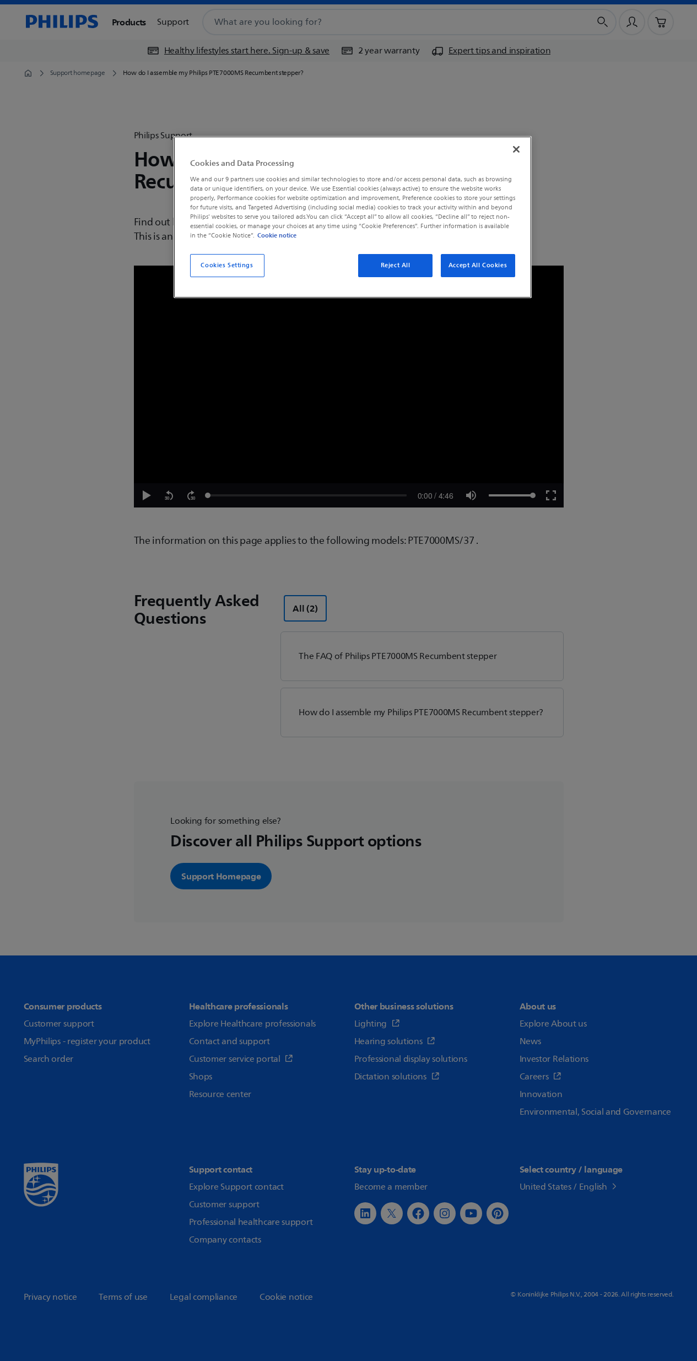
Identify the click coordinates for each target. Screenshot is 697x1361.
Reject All (395, 265)
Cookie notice (276, 235)
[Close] (516, 149)
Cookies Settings (227, 265)
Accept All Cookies (478, 265)
